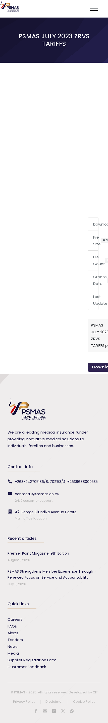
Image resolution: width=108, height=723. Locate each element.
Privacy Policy (24, 702)
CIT (95, 692)
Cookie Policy (84, 702)
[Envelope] (45, 711)
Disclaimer (54, 702)
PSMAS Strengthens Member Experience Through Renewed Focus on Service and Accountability (50, 574)
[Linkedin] (54, 711)
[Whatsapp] (72, 711)
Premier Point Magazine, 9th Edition (38, 553)
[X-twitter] (63, 711)
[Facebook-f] (36, 711)
